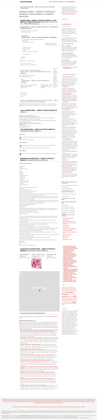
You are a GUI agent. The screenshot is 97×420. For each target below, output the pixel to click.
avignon (10, 399)
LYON (77, 67)
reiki (25, 6)
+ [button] (20, 272)
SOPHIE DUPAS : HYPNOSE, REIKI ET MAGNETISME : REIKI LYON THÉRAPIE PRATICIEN (37, 354)
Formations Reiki (27, 2)
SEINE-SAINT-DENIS (57, 406)
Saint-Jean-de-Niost (25, 401)
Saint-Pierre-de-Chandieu (65, 401)
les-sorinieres (23, 400)
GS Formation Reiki (66, 109)
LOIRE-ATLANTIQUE (43, 406)
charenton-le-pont (49, 399)
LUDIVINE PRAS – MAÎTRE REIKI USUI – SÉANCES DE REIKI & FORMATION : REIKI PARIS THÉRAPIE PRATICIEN (70, 270)
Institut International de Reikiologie (69, 228)
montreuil (70, 294)
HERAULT (37, 406)
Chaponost (43, 399)
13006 (27, 316)
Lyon (65, 292)
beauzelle (14, 399)
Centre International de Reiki (68, 76)
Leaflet (58, 311)
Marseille (23, 316)
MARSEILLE (36, 23)
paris (75, 296)
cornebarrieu (66, 288)
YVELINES (82, 406)
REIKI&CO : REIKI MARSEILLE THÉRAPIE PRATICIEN (30, 344)
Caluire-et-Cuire (34, 399)
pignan (72, 400)
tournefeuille (63, 303)
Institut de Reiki (66, 117)
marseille (70, 292)
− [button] (20, 274)
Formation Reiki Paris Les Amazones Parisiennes (69, 101)
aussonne (7, 399)
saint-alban (93, 400)
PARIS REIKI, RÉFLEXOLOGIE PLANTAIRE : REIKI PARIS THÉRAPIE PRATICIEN (35, 360)
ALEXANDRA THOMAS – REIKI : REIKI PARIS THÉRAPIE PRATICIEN (33, 385)
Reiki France (65, 237)
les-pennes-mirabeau (73, 290)
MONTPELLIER (66, 68)
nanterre (74, 294)
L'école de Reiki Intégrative (68, 230)
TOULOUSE (73, 67)
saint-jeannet (32, 401)
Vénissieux (63, 304)
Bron (29, 399)
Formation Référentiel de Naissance (68, 14)
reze (85, 400)
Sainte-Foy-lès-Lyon (74, 401)
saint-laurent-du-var (70, 300)
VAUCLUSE (78, 406)
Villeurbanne (74, 303)
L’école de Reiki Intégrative (68, 139)
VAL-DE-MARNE (72, 406)
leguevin (68, 290)
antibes (3, 399)
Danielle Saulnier (66, 86)
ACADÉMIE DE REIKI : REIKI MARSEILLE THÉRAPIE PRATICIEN (32, 349)
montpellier (65, 294)
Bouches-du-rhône (38, 316)
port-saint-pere (77, 400)
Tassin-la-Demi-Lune (83, 401)
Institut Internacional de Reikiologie (69, 127)
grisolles (63, 289)
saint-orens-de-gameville (55, 401)
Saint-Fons (68, 299)
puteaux (82, 400)
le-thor (6, 400)
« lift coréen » (64, 312)
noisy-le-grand (70, 296)
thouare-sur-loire (90, 401)
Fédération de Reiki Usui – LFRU (69, 94)
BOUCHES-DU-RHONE (16, 406)
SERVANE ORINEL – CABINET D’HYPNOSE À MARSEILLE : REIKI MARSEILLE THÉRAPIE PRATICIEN (39, 337)
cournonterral (74, 288)
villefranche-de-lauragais (68, 303)
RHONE (51, 406)
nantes (63, 296)
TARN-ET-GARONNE (65, 406)
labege (72, 289)
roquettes (88, 400)
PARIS (64, 67)
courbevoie (70, 288)
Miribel (74, 292)
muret (72, 294)
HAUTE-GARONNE (24, 406)
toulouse (73, 302)
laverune (63, 290)
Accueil (22, 6)
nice (66, 296)
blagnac (18, 399)
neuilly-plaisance (57, 400)
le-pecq (65, 290)
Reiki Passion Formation (67, 172)
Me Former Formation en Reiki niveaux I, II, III (70, 152)
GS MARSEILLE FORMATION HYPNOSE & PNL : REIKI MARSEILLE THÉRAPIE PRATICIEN (37, 372)
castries (38, 399)
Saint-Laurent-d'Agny (39, 401)
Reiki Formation (66, 159)
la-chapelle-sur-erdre (67, 289)
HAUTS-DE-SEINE (31, 406)
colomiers (63, 288)
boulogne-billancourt (24, 399)
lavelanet (74, 289)
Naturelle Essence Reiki (67, 234)
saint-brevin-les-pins (7, 401)
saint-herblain (73, 299)
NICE (70, 68)
